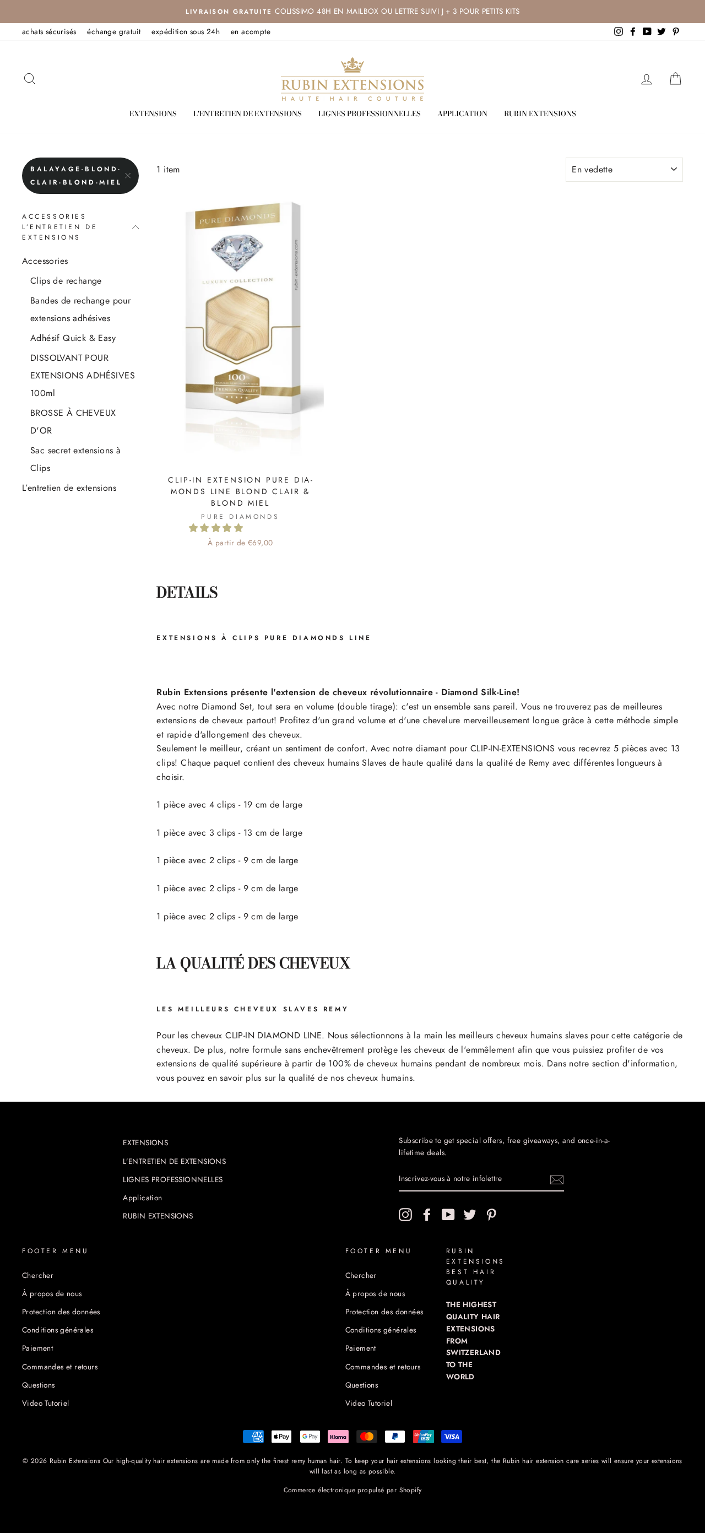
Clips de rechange (66, 280)
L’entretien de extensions (69, 487)
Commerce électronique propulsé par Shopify (353, 1490)
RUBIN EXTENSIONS (540, 113)
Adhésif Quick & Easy (73, 338)
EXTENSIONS (153, 113)
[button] (217, 528)
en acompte (250, 31)
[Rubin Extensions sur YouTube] (448, 1214)
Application (462, 113)
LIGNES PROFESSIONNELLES (369, 113)
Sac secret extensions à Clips (75, 459)
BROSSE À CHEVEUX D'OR (73, 422)
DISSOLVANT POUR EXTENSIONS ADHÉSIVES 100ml (82, 375)
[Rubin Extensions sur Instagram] (405, 1214)
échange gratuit (113, 31)
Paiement (37, 1347)
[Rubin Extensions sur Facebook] (426, 1214)
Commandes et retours (59, 1366)
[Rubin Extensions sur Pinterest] (491, 1214)
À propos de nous (52, 1293)
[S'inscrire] (557, 1179)
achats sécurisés (49, 31)
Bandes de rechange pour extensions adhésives (80, 309)
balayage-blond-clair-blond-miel (76, 175)
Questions (38, 1384)
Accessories (45, 260)
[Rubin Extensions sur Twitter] (469, 1214)
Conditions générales (57, 1329)
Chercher (37, 1275)
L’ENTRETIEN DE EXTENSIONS (247, 113)
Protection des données (61, 1311)
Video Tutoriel (45, 1403)
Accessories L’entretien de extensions (59, 227)
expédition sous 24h (185, 31)
